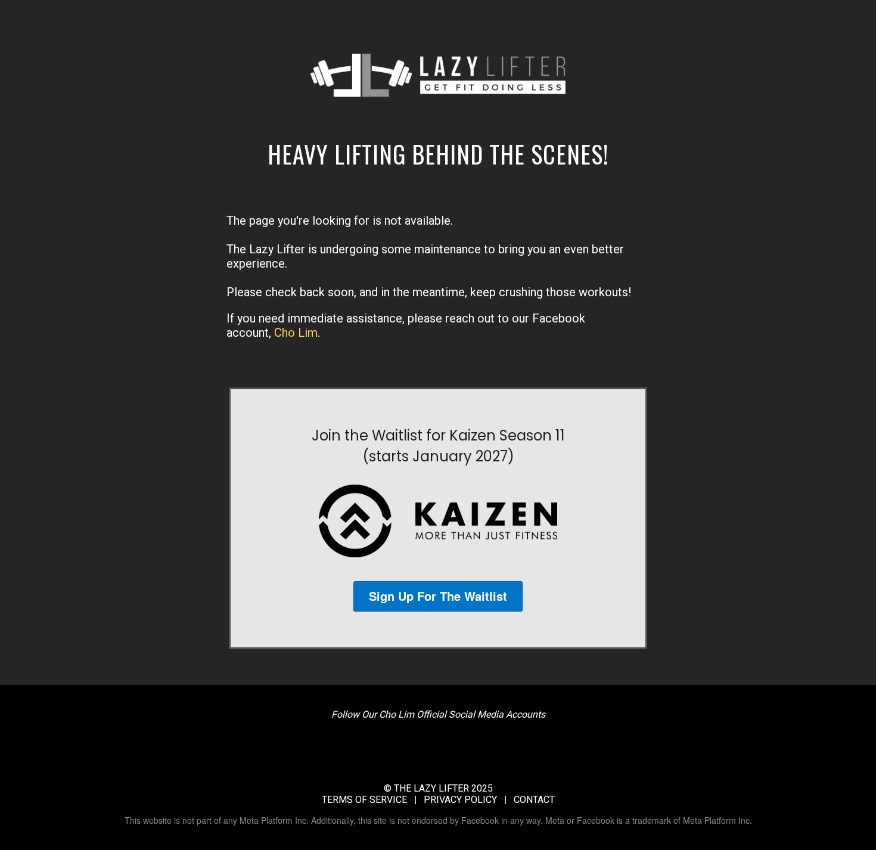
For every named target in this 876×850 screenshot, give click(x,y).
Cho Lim (296, 332)
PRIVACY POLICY (460, 799)
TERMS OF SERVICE (364, 799)
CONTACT (534, 799)
